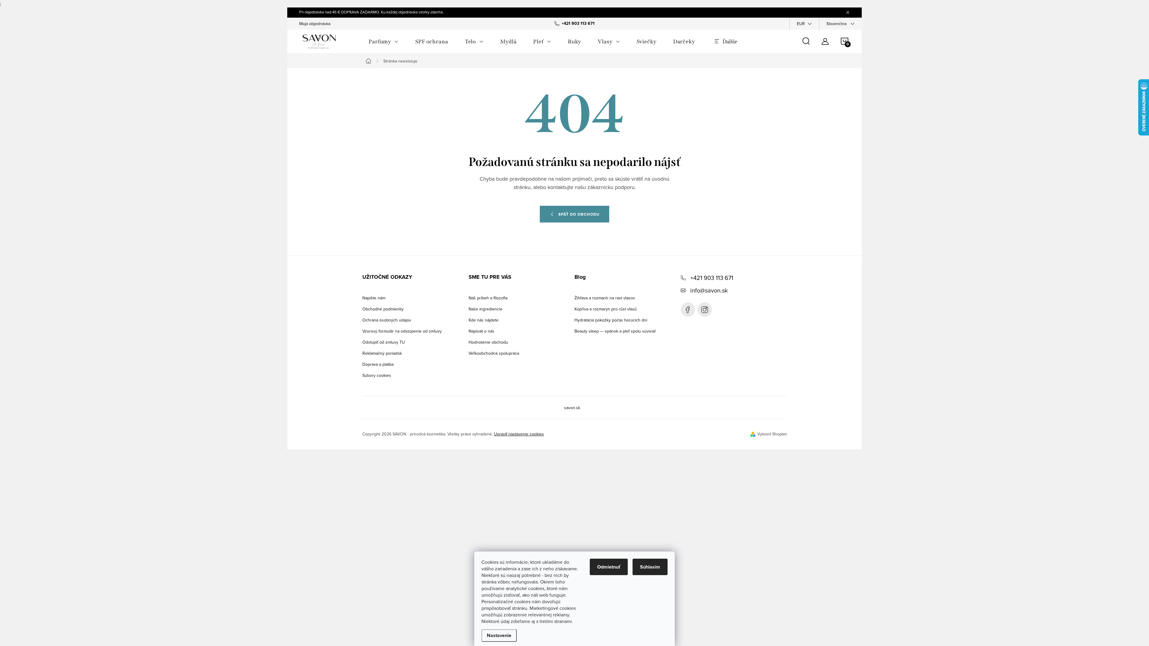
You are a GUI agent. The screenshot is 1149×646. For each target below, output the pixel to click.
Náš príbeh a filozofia (488, 298)
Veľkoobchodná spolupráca (494, 353)
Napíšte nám (373, 298)
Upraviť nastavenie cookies (519, 434)
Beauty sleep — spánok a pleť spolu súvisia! (615, 331)
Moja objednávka (314, 24)
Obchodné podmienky (383, 309)
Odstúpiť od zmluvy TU (383, 342)
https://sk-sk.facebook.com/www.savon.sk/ (688, 309)
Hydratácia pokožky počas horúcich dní (610, 320)
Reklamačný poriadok (382, 353)
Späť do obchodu (578, 214)
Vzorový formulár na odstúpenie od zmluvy (402, 331)
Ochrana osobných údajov (386, 320)
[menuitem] (383, 42)
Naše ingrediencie (485, 309)
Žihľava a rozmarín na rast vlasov (604, 298)
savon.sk (704, 309)
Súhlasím (650, 566)
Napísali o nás (481, 331)
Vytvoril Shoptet (772, 434)
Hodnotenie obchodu (488, 342)
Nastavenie (499, 635)
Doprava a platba (377, 364)
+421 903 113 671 (711, 277)
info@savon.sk (709, 290)
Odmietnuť (608, 566)
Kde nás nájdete (483, 320)
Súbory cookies (376, 375)
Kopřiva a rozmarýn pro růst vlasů (605, 309)
